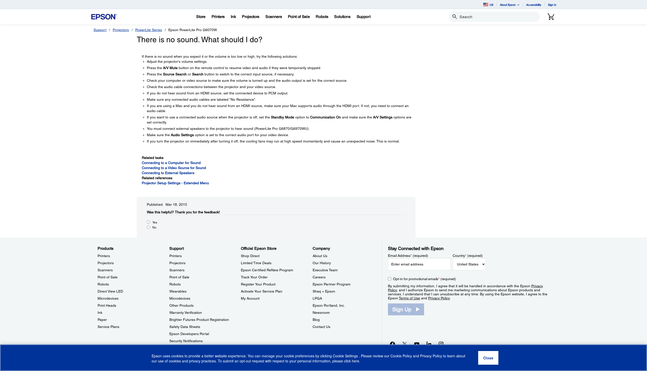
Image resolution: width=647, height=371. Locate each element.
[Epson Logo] (104, 17)
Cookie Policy (401, 355)
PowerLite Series (148, 30)
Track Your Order (254, 277)
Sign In (552, 4)
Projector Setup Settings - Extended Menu (175, 183)
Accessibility (533, 4)
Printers (104, 256)
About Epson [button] (508, 4)
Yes (154, 222)
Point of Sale (108, 277)
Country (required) (468, 256)
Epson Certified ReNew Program (267, 270)
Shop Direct (250, 256)
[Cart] (551, 17)
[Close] (488, 358)
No (154, 227)
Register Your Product (258, 284)
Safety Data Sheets (184, 327)
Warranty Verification (185, 313)
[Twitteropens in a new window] (404, 343)
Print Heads (107, 305)
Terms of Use (409, 298)
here (355, 361)
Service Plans (108, 327)
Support (100, 30)
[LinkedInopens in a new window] (428, 343)
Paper (102, 320)
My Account (250, 298)
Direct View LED (110, 291)
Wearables (178, 291)
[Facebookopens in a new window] (392, 343)
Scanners (105, 270)
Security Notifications (186, 341)
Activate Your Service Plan (261, 291)
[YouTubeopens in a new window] (416, 343)
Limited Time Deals (256, 263)
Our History (322, 263)
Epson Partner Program (332, 284)
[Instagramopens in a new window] (441, 343)
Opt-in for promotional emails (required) (424, 279)
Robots (103, 284)
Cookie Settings (346, 355)
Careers (319, 277)
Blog (316, 320)
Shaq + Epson (324, 291)
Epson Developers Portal (189, 334)
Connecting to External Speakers (168, 173)
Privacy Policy (439, 298)
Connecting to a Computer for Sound (171, 163)
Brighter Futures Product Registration (199, 320)
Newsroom (321, 313)
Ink (100, 313)
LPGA (317, 298)
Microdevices (108, 298)
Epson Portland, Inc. (329, 305)
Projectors (121, 30)
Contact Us (321, 327)
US (491, 4)
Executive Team (325, 270)
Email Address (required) (408, 256)
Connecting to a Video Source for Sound (174, 168)
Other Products (181, 305)
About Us (320, 256)
